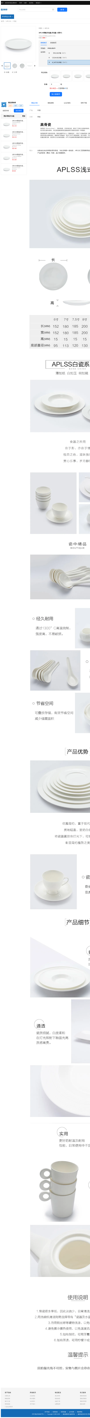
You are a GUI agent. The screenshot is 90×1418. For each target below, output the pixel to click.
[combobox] (34, 9)
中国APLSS (44, 28)
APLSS (8, 20)
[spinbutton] (54, 84)
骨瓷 (14, 20)
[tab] (44, 42)
